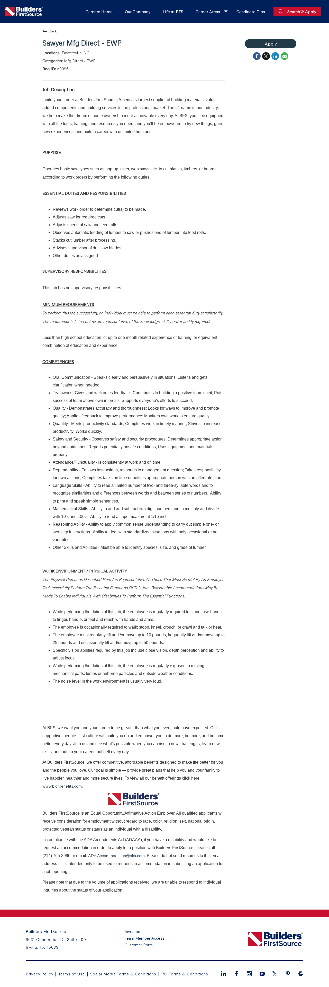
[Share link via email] (284, 56)
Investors (133, 931)
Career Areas (208, 11)
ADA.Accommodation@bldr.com (116, 855)
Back (53, 31)
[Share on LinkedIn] (275, 56)
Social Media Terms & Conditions (123, 973)
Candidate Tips (250, 11)
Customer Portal (139, 945)
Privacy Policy (39, 973)
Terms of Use (72, 973)
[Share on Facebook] (256, 56)
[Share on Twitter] (266, 56)
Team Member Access (144, 938)
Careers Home (99, 11)
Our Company (137, 11)
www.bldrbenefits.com (62, 786)
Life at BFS (173, 11)
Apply (271, 44)
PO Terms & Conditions (184, 973)
